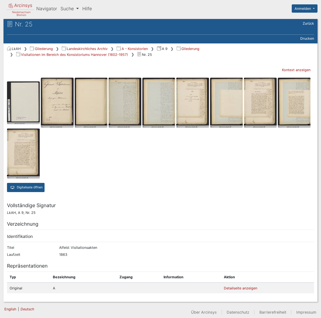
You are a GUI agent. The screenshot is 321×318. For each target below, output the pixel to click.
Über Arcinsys (204, 312)
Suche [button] (67, 8)
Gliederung (44, 48)
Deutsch (27, 309)
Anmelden (303, 8)
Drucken (307, 38)
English (10, 309)
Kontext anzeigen (296, 70)
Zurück (308, 23)
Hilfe (87, 8)
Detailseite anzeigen (240, 288)
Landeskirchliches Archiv (87, 48)
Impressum (306, 312)
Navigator (46, 8)
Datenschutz (238, 312)
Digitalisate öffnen (29, 187)
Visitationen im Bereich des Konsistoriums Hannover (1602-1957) (74, 54)
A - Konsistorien (135, 48)
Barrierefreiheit (272, 312)
